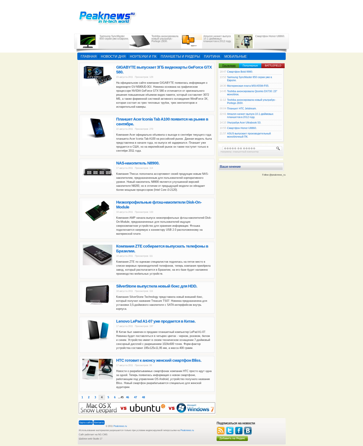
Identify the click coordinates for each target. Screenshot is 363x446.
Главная (89, 56)
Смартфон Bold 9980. (240, 71)
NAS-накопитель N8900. (137, 163)
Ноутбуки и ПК (143, 56)
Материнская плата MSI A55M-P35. (248, 85)
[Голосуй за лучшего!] (147, 407)
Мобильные (235, 56)
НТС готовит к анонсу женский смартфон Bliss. (158, 360)
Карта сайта (85, 422)
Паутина (212, 56)
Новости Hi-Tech (110, 16)
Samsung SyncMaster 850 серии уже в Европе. (114, 37)
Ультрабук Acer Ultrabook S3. (244, 122)
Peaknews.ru (120, 426)
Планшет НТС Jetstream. (241, 108)
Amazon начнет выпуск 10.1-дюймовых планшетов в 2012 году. (217, 39)
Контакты (99, 422)
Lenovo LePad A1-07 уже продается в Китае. (155, 321)
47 (135, 397)
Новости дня (113, 56)
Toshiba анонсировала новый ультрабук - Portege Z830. (164, 39)
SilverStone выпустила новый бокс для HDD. (156, 286)
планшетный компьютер (246, 151)
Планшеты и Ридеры (180, 56)
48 (143, 397)
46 (127, 397)
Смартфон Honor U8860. (270, 36)
